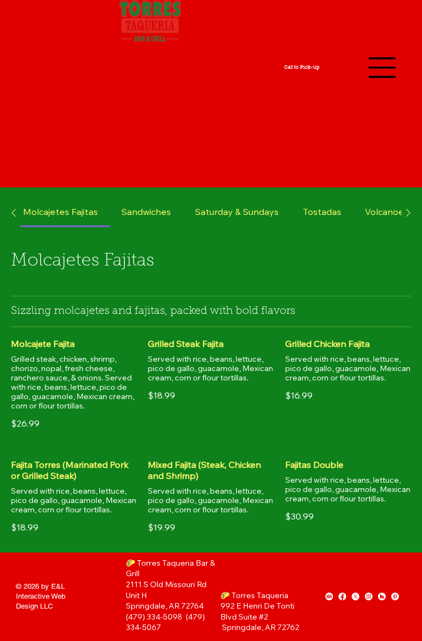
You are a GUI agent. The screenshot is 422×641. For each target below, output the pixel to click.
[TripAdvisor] (329, 596)
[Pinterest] (395, 596)
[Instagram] (369, 596)
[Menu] (382, 67)
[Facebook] (342, 596)
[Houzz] (382, 596)
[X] (355, 596)
